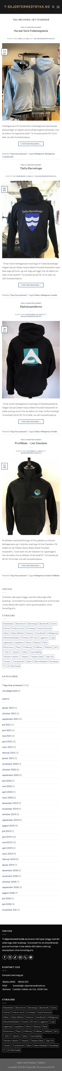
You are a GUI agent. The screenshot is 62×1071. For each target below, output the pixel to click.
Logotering (7, 642)
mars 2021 (7, 747)
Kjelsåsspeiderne (31, 306)
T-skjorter (15, 652)
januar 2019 (8, 864)
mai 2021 (6, 735)
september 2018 (10, 887)
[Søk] (53, 7)
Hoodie (54, 295)
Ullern (29, 661)
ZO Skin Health (14, 666)
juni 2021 (6, 730)
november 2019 (10, 808)
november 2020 (10, 763)
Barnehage (32, 623)
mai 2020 (6, 786)
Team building (35, 652)
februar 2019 (8, 859)
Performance (8, 647)
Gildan (37, 295)
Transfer (6, 661)
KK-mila (34, 638)
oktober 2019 (9, 814)
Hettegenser (39, 154)
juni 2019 (6, 836)
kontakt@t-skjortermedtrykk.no (29, 985)
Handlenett (40, 633)
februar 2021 (8, 752)
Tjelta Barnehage (31, 168)
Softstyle (48, 647)
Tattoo (24, 652)
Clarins (54, 623)
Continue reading (31, 144)
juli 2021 (6, 724)
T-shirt (6, 652)
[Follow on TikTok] (15, 957)
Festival (6, 628)
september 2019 (10, 819)
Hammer (30, 633)
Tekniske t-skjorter (10, 656)
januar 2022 (8, 707)
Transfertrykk (8, 157)
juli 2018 (6, 898)
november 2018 (10, 876)
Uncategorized (9, 690)
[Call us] (25, 957)
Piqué (18, 647)
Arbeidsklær (8, 623)
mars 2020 (7, 797)
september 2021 (10, 718)
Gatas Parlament (44, 628)
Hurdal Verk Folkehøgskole (31, 30)
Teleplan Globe (37, 656)
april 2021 (7, 741)
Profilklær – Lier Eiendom (31, 443)
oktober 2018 (9, 881)
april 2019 (7, 848)
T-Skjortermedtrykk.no (44, 39)
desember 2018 (10, 870)
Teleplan (24, 656)
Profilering (27, 647)
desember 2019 (10, 803)
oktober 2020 (9, 769)
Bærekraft (44, 623)
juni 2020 (6, 780)
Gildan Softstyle (17, 633)
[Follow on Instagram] (10, 957)
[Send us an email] (20, 957)
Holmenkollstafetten (11, 638)
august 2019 (8, 825)
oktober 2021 (9, 713)
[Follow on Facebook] (4, 957)
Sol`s (56, 647)
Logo (53, 638)
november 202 (9, 909)
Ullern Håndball (40, 661)
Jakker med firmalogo (26, 1062)
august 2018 (8, 892)
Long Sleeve (19, 642)
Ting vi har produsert (31, 27)
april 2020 (7, 791)
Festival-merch (18, 628)
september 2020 (10, 775)
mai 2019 (6, 842)
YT (4, 666)
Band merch (21, 623)
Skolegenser (50, 154)
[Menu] (58, 6)
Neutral (37, 642)
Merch (29, 642)
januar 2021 (8, 758)
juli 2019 (6, 831)
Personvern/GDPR (45, 1067)
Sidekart (41, 1062)
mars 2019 (7, 853)
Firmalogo (31, 628)
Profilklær (56, 575)
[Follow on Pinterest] (30, 957)
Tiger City (50, 656)
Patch (45, 642)
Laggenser (44, 638)
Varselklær (53, 661)
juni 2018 (6, 904)
